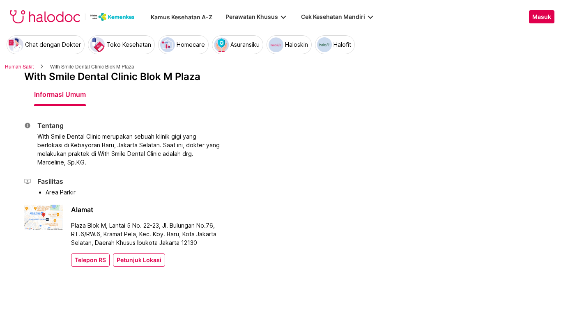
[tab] (60, 94)
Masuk (541, 17)
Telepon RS (90, 260)
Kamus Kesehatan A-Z (181, 17)
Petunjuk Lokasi (139, 260)
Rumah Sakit (19, 66)
